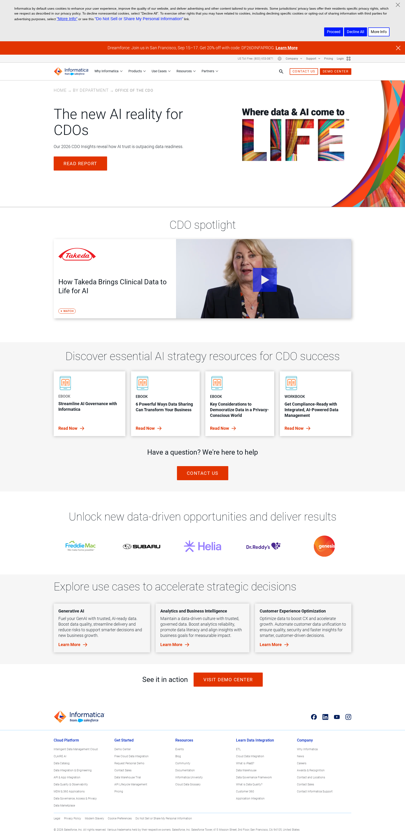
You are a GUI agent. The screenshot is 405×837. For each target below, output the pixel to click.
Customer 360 (245, 791)
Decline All (355, 32)
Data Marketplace (64, 805)
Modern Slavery (94, 818)
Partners (208, 71)
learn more (69, 644)
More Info (379, 32)
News (300, 756)
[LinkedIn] (325, 717)
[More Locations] (279, 58)
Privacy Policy (72, 818)
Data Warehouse (246, 770)
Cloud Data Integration (250, 756)
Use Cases (159, 71)
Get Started (124, 740)
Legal (57, 818)
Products (135, 71)
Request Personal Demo (129, 763)
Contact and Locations (311, 777)
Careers (301, 763)
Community (182, 763)
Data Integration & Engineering (73, 770)
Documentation (185, 770)
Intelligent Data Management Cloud (76, 749)
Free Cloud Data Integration (131, 756)
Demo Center (122, 749)
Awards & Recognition (311, 770)
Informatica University (189, 777)
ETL (238, 749)
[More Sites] (348, 58)
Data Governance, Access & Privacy (75, 798)
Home (60, 90)
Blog (178, 756)
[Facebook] (314, 717)
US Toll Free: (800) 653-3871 (256, 58)
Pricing (328, 58)
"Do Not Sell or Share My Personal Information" (139, 18)
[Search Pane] (281, 71)
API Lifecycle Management (130, 784)
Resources (184, 71)
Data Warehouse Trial (127, 777)
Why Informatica (106, 71)
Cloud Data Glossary (188, 784)
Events (179, 749)
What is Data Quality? (249, 784)
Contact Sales (122, 770)
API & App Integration (67, 777)
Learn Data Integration (255, 740)
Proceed (333, 32)
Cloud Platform (66, 740)
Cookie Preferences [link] (120, 818)
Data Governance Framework (254, 777)
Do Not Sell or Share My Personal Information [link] (163, 818)
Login (340, 58)
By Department (91, 90)
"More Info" (67, 18)
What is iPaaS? (245, 763)
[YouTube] (337, 717)
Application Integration (250, 798)
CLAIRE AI (60, 756)
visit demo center (228, 679)
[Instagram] (348, 717)
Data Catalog (62, 763)
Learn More (287, 47)
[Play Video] (263, 278)
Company (292, 58)
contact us (303, 71)
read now (68, 428)
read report (80, 163)
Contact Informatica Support (315, 791)
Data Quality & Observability (71, 784)
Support (311, 58)
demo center (336, 71)
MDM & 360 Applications (69, 791)
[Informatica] (71, 71)
